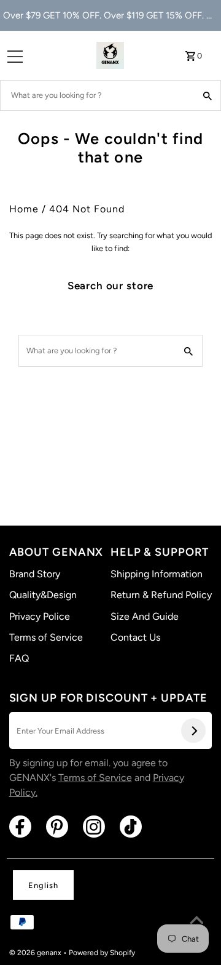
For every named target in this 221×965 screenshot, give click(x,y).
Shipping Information (156, 574)
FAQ (19, 658)
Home (24, 209)
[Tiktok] (131, 826)
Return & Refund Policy (161, 595)
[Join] (193, 730)
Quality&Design (43, 595)
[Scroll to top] (196, 922)
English (43, 885)
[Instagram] (94, 826)
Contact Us (135, 637)
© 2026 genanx (36, 952)
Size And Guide (144, 616)
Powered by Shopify (102, 952)
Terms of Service (46, 637)
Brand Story (34, 574)
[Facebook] (20, 826)
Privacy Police (39, 616)
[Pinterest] (57, 826)
